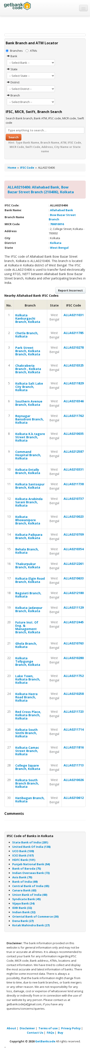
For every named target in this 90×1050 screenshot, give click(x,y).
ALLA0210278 (74, 347)
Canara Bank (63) (24, 890)
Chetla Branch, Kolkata (26, 334)
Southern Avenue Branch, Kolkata (28, 403)
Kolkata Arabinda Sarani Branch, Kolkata (29, 502)
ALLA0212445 (74, 622)
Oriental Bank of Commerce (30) (35, 916)
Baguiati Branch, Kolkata (28, 594)
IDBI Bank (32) (22, 908)
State (13, 69)
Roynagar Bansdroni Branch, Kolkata (29, 419)
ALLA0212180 (74, 593)
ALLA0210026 (74, 780)
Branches (16, 51)
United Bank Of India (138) (31, 847)
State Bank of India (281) (30, 842)
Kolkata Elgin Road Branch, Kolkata (30, 580)
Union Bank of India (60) (29, 895)
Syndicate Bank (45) (26, 899)
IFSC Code (27, 168)
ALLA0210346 (74, 401)
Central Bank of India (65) (30, 886)
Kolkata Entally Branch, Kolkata (27, 471)
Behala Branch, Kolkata (27, 551)
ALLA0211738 (74, 484)
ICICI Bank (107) (23, 855)
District (14, 82)
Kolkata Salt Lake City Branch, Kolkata (29, 386)
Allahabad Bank (61, 210)
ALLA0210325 (74, 365)
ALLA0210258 (74, 694)
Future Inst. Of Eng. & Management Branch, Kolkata (27, 627)
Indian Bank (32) (23, 912)
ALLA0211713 (74, 765)
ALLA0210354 (74, 549)
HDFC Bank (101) (23, 860)
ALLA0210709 (74, 534)
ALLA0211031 (74, 315)
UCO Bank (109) (23, 851)
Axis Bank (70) (22, 877)
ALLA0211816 (74, 747)
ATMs (33, 51)
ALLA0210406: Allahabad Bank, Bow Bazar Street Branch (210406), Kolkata (41, 189)
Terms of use (48, 1028)
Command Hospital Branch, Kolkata (28, 455)
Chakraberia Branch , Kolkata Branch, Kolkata (28, 368)
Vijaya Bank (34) (23, 903)
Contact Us (35, 1033)
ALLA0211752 (74, 676)
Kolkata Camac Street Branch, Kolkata (27, 750)
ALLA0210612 (74, 798)
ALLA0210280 (74, 658)
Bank (13, 56)
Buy (60, 1033)
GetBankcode (45, 1041)
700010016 (57, 224)
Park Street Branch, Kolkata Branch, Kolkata (27, 351)
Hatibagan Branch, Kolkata (30, 799)
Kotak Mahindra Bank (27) (31, 925)
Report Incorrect (70, 290)
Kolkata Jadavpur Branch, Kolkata (28, 609)
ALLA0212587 (74, 451)
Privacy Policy (71, 1028)
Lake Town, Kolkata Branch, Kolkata (27, 679)
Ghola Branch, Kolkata (26, 645)
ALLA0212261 (74, 564)
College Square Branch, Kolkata (27, 767)
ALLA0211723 (74, 711)
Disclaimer (27, 1028)
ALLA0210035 (74, 434)
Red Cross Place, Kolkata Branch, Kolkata (28, 715)
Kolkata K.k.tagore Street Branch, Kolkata (30, 437)
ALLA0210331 (74, 469)
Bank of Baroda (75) (26, 868)
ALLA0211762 (74, 416)
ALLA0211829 (74, 383)
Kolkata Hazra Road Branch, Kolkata (26, 697)
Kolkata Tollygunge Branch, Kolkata (27, 661)
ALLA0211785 (74, 333)
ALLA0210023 (74, 516)
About (11, 1028)
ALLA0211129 (74, 607)
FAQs (50, 1033)
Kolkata (55, 243)
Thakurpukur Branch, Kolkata (27, 565)
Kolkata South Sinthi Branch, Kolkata (26, 733)
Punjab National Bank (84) (31, 864)
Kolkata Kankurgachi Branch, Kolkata (27, 318)
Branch (15, 95)
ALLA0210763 (74, 643)
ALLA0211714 (74, 729)
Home (12, 168)
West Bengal (59, 248)
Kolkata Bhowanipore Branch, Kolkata (27, 520)
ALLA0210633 (74, 578)
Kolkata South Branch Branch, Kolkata (27, 783)
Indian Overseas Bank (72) (31, 873)
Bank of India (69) (25, 882)
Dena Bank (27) (23, 921)
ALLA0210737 (74, 499)
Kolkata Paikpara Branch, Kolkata (28, 536)
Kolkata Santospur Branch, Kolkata (30, 486)
